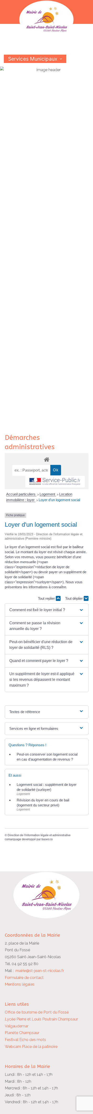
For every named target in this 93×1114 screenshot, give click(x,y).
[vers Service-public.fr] (55, 482)
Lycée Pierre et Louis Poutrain (31, 1019)
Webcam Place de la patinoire (31, 1046)
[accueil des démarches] (46, 459)
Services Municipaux (32, 59)
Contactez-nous (27, 84)
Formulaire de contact (24, 977)
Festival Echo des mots (25, 1039)
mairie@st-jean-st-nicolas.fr (40, 970)
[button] (46, 610)
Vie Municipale (25, 67)
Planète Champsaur (22, 1032)
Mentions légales (20, 984)
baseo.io (47, 839)
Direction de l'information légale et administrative (39, 835)
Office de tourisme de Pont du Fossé (37, 1012)
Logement (48, 494)
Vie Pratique (22, 76)
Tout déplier (74, 598)
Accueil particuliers (21, 494)
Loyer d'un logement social (59, 500)
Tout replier (47, 598)
